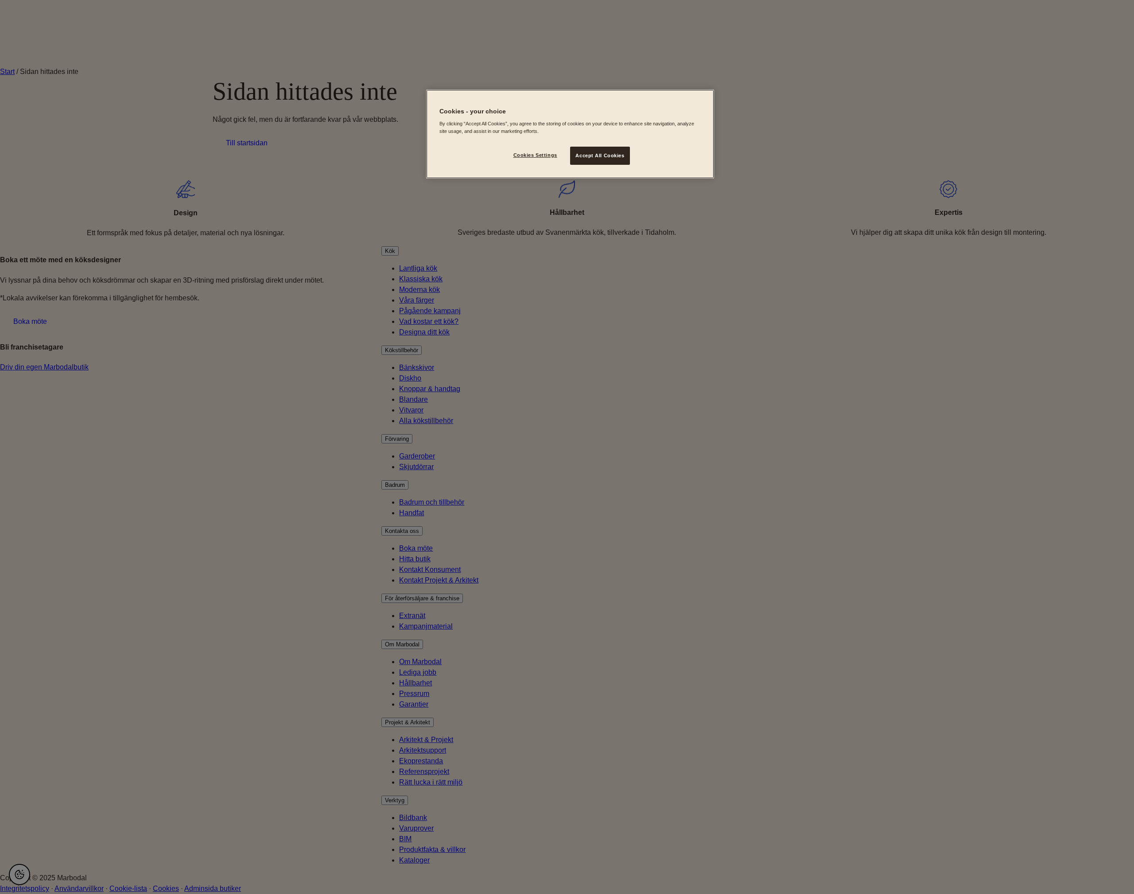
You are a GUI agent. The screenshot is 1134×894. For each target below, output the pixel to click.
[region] (570, 134)
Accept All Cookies (599, 155)
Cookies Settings (535, 155)
